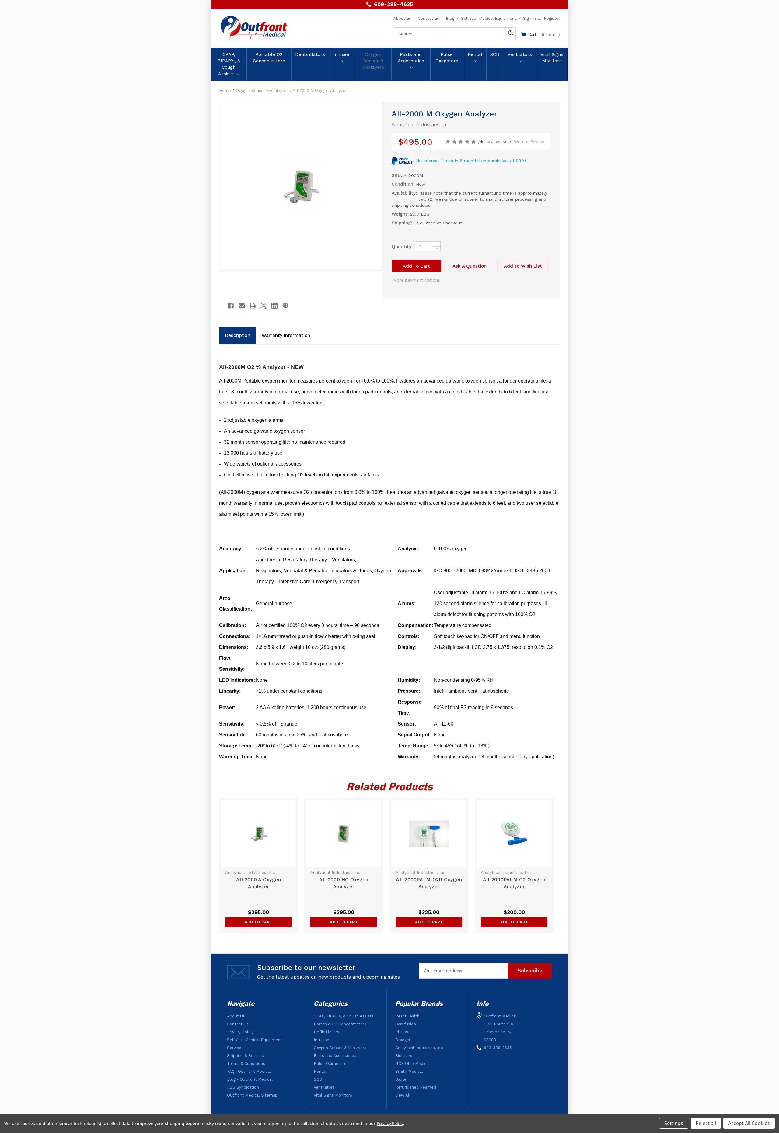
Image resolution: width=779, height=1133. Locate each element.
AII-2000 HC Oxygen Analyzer (344, 883)
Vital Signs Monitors (551, 58)
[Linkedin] (274, 305)
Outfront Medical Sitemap (252, 1095)
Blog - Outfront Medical (250, 1079)
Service (234, 1047)
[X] (263, 305)
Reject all (706, 1123)
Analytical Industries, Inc (419, 1047)
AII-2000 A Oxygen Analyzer (258, 883)
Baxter (401, 1079)
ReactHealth (407, 1016)
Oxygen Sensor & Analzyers (373, 61)
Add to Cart (259, 922)
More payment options (416, 280)
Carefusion (405, 1024)
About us (402, 18)
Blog (450, 18)
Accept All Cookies (749, 1123)
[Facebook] (231, 305)
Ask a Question (469, 266)
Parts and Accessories (411, 58)
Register (552, 18)
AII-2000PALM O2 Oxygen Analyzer (514, 883)
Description (237, 335)
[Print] (253, 305)
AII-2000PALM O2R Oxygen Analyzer (429, 883)
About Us (236, 1016)
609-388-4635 (393, 4)
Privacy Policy (240, 1032)
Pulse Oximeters (446, 58)
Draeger (402, 1040)
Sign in (529, 18)
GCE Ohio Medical (412, 1063)
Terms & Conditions (246, 1063)
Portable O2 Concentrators (269, 58)
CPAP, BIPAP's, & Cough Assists (229, 64)
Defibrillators (310, 54)
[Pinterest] (285, 305)
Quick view (258, 833)
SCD (494, 54)
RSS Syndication (243, 1087)
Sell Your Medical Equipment (488, 18)
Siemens (403, 1055)
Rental (475, 54)
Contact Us (238, 1024)
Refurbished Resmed (415, 1087)
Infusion (342, 54)
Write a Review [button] (529, 141)
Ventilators (520, 54)
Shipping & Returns (245, 1055)
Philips (401, 1032)
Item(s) (544, 34)
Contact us (428, 18)
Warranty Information (286, 335)
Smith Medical (409, 1071)
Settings (673, 1123)
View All (402, 1095)
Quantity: (402, 246)
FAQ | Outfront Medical (249, 1071)
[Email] (242, 305)
